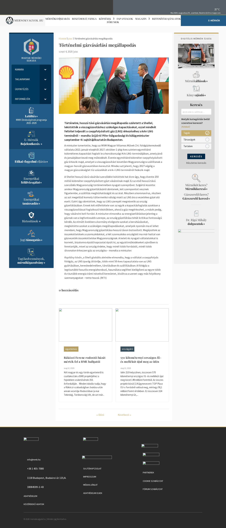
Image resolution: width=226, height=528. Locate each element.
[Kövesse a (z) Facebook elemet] (213, 3)
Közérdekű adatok (34, 504)
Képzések (105, 19)
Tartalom (188, 146)
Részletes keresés (196, 162)
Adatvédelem (30, 496)
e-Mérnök (214, 20)
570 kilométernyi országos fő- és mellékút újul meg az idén (140, 359)
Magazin (140, 19)
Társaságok (189, 139)
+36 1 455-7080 (35, 468)
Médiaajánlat (90, 484)
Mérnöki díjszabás (57, 19)
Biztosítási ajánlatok (166, 19)
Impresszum (89, 476)
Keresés (196, 156)
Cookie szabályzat (153, 480)
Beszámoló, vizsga (84, 19)
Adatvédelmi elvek (92, 493)
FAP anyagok (125, 19)
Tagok (186, 132)
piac (76, 51)
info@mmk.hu (34, 459)
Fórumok (113, 22)
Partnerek (148, 472)
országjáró (127, 348)
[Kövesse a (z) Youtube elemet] (218, 3)
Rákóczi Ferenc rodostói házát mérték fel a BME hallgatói (85, 359)
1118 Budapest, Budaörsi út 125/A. (46, 477)
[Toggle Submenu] (45, 70)
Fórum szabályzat (153, 489)
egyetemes (71, 348)
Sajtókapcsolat (92, 468)
